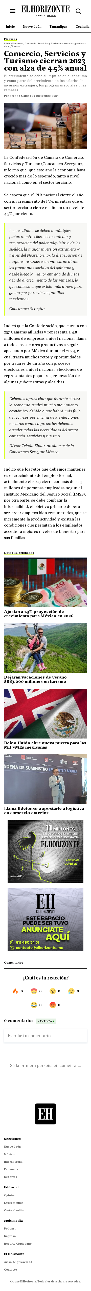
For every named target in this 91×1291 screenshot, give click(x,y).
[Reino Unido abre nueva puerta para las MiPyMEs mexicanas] (45, 714)
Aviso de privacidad (18, 1262)
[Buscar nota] (78, 11)
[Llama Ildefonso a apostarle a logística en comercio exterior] (45, 779)
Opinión (9, 1195)
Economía (11, 1169)
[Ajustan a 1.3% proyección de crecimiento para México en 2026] (45, 582)
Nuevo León (12, 1146)
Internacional (14, 1161)
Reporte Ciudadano (18, 1243)
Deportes (10, 1177)
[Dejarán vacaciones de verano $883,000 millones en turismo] (45, 648)
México (9, 1154)
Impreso (10, 1236)
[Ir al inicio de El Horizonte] (45, 11)
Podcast (9, 1228)
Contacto (10, 1269)
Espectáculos (13, 1203)
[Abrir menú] (12, 11)
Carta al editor (14, 1210)
